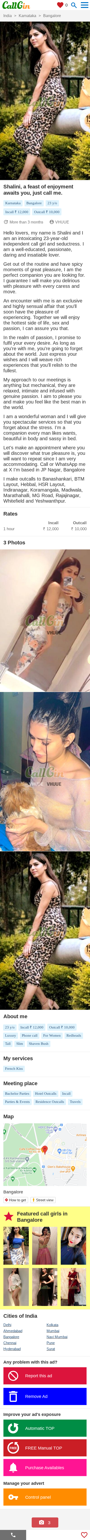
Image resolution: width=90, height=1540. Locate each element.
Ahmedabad (12, 1331)
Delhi (7, 1325)
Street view (43, 1199)
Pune (51, 1343)
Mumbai (53, 1331)
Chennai (9, 1343)
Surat (51, 1349)
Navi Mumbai (57, 1337)
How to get (15, 1200)
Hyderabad (12, 1349)
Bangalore (11, 1337)
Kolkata (52, 1325)
